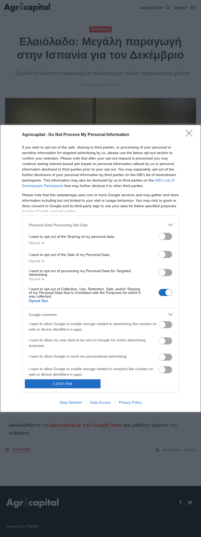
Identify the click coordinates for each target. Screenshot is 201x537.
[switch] (165, 236)
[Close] (191, 135)
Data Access (100, 402)
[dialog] (100, 268)
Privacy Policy (130, 402)
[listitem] (100, 225)
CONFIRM (62, 384)
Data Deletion (71, 402)
